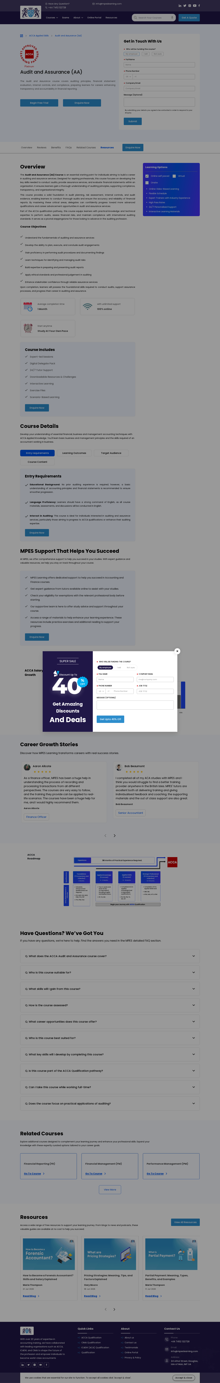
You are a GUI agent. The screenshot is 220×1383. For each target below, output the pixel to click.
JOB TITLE (143, 685)
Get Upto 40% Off (110, 719)
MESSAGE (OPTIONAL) (106, 697)
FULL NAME (103, 674)
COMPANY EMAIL (146, 674)
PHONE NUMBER (105, 685)
